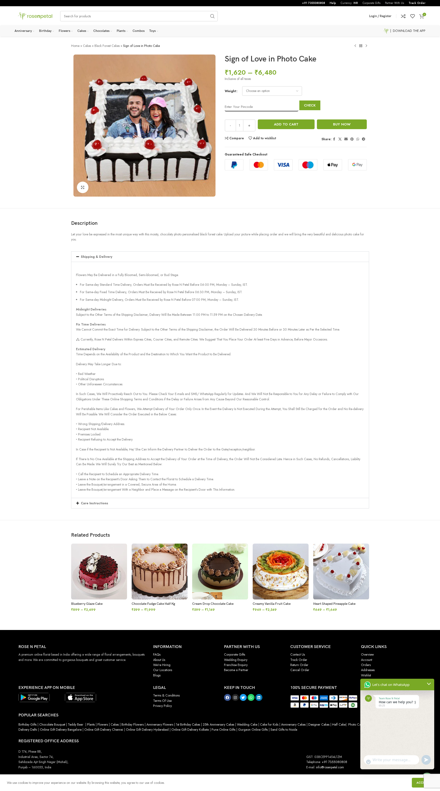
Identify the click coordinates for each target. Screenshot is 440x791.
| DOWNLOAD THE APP (407, 30)
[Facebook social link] (334, 139)
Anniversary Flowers (159, 724)
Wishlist (366, 675)
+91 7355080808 (313, 3)
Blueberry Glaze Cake (87, 604)
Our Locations (162, 670)
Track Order (417, 3)
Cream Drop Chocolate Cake (213, 604)
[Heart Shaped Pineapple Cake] (341, 571)
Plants (91, 724)
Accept (422, 782)
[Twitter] (243, 697)
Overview (367, 654)
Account (366, 659)
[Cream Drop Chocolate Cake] (220, 571)
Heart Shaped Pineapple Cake (334, 604)
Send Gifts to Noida (283, 729)
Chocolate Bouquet (52, 724)
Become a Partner (236, 670)
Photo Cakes (356, 724)
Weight (230, 91)
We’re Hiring (161, 665)
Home (75, 45)
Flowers (102, 724)
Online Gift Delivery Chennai (103, 729)
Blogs (157, 675)
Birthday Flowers (132, 724)
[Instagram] (235, 697)
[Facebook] (227, 697)
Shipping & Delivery (96, 256)
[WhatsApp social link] (358, 139)
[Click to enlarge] (82, 187)
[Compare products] (403, 16)
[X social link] (340, 139)
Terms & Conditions (166, 695)
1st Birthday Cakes (188, 724)
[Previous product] (355, 46)
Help (333, 3)
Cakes (87, 45)
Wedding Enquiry (235, 659)
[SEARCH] (212, 16)
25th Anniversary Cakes (218, 724)
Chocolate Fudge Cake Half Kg (153, 604)
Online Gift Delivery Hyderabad (147, 729)
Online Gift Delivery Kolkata (190, 729)
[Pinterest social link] (352, 139)
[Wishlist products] (412, 16)
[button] (220, 257)
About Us (159, 659)
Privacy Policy (162, 705)
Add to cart (286, 124)
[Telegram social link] (364, 139)
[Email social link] (346, 139)
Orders (366, 665)
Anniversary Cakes (293, 724)
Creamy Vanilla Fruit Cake (272, 604)
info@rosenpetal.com (330, 767)
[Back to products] (361, 46)
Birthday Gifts (27, 724)
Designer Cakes (319, 724)
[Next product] (366, 46)
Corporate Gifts (234, 654)
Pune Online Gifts (223, 729)
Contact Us (297, 654)
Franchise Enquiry (236, 665)
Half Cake (339, 724)
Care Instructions (94, 503)
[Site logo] (35, 15)
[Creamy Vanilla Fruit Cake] (281, 571)
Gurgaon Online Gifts (253, 729)
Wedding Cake (247, 724)
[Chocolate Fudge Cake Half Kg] (160, 571)
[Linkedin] (258, 697)
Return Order (299, 665)
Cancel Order (299, 670)
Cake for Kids (269, 724)
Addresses (368, 670)
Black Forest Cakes (107, 45)
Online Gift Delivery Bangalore (61, 729)
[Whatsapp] (251, 697)
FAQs (157, 654)
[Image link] (34, 697)
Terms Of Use (162, 700)
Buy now (342, 124)
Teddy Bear (75, 724)
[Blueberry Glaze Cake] (99, 571)
